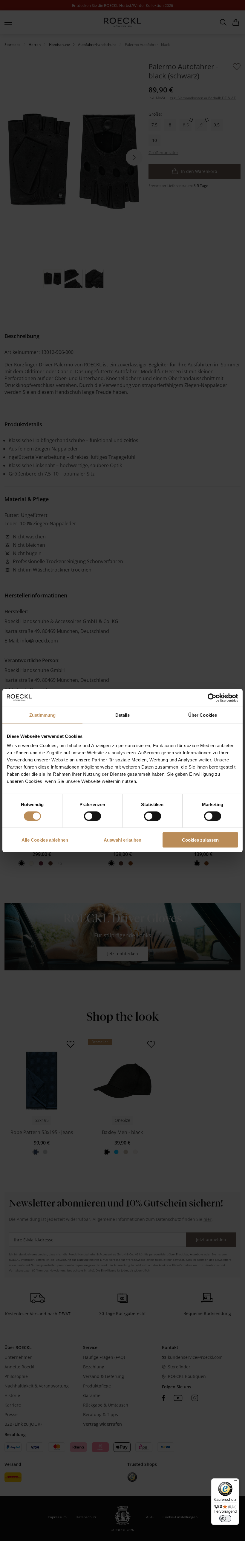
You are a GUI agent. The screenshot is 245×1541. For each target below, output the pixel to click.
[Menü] (235, 1482)
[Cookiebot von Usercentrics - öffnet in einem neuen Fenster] (212, 697)
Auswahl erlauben (122, 839)
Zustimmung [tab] (42, 714)
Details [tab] (122, 714)
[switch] (92, 816)
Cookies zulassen (200, 839)
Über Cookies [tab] (202, 714)
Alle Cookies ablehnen (45, 839)
